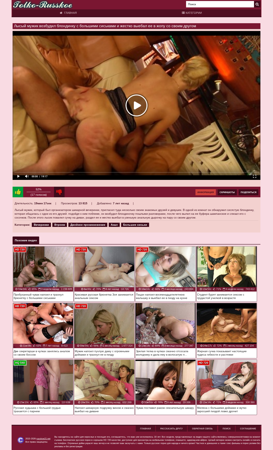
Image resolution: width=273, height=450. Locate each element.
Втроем (59, 224)
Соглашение (248, 428)
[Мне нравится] (18, 192)
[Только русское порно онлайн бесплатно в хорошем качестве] (43, 4)
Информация (205, 192)
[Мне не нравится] (59, 192)
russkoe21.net (43, 438)
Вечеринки (41, 224)
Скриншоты (227, 192)
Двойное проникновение (87, 224)
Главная (70, 12)
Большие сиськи (135, 224)
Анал (114, 224)
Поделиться (248, 192)
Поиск (227, 428)
